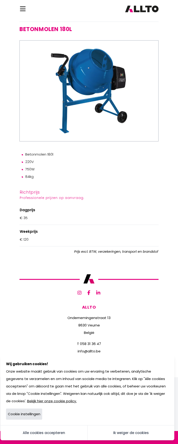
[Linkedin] (98, 293)
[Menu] (22, 9)
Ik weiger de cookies (131, 432)
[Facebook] (89, 293)
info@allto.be (89, 351)
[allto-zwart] (142, 9)
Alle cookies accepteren (44, 432)
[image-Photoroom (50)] (89, 91)
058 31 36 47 (90, 343)
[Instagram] (80, 293)
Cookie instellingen (24, 414)
